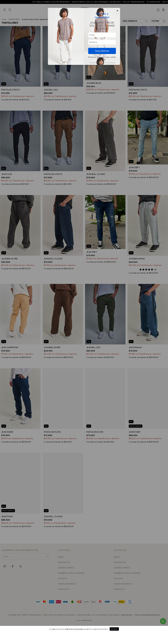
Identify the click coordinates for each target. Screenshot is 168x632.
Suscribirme (102, 51)
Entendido (114, 629)
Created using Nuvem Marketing (102, 63)
